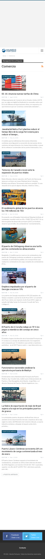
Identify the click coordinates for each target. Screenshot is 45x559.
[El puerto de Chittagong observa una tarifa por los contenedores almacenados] (14, 235)
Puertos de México (9, 269)
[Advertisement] (22, 23)
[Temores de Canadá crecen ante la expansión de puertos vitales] (14, 159)
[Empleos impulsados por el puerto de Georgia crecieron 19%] (14, 275)
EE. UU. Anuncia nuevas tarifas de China (20, 94)
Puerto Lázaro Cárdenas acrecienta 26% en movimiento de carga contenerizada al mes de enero (22, 451)
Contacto (22, 548)
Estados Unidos (8, 76)
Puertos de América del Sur (11, 350)
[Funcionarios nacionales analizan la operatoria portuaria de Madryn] (14, 356)
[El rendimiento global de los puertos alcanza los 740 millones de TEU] (14, 197)
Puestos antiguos (11, 474)
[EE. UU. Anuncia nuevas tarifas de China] (14, 83)
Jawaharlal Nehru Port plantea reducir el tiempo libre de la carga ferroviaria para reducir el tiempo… (20, 132)
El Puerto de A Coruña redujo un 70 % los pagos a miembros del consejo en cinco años (20, 329)
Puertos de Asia (8, 112)
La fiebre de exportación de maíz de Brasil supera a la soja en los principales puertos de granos (21, 408)
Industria (6, 153)
